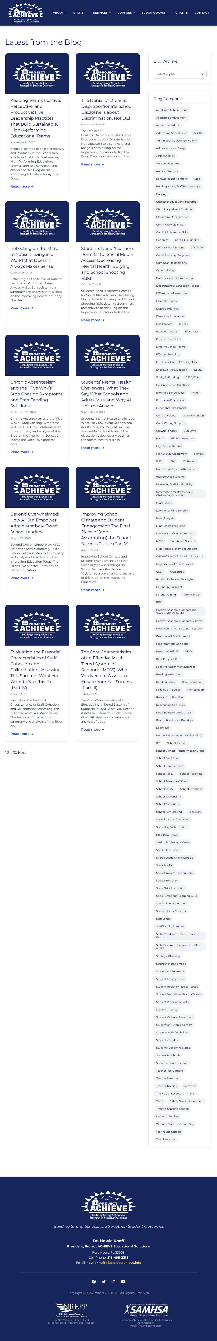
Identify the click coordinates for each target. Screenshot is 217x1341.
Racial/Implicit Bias (168, 659)
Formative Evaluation (170, 400)
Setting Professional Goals (172, 842)
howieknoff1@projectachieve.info (113, 1263)
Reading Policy (165, 682)
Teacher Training (166, 1085)
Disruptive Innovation (170, 316)
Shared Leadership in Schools (174, 857)
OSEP (159, 571)
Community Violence (169, 224)
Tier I (191, 1093)
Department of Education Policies (177, 285)
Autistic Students (167, 171)
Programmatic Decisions (172, 643)
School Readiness (191, 773)
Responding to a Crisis (170, 704)
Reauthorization (192, 682)
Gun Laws (190, 430)
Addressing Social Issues (171, 133)
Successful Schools (168, 1055)
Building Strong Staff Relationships (178, 186)
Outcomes (177, 571)
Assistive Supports (167, 163)
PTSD (188, 651)
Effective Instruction (169, 339)
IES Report (189, 461)
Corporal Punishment (170, 247)
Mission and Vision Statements (175, 533)
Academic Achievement (171, 110)
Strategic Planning (168, 956)
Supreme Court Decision (172, 1063)
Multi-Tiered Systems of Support (176, 548)
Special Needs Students (171, 911)
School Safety (164, 788)
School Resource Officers (172, 781)
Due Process (164, 323)
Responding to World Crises (174, 712)
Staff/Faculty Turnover (170, 926)
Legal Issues (163, 502)
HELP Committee (182, 438)
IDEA (159, 461)
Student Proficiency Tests (172, 1001)
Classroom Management (172, 217)
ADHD (198, 133)
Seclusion (195, 811)
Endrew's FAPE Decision (171, 369)
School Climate (176, 743)
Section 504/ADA (167, 834)
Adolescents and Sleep (170, 148)
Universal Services (167, 1116)
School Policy (164, 773)
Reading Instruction (169, 674)
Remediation (195, 689)
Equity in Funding (167, 377)
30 (15, 753)
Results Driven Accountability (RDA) (179, 735)
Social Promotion (167, 880)
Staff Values (163, 918)
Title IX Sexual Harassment (186, 1101)
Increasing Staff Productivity (174, 484)
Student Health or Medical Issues (177, 986)
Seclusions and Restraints (172, 819)
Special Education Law (170, 903)
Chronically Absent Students (174, 209)
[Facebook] (94, 1281)
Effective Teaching (167, 354)
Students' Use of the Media (173, 1047)
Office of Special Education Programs (180, 556)
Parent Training (166, 594)
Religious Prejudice (168, 689)
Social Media (164, 865)
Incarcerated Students (170, 476)
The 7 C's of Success (168, 1093)
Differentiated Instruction (172, 293)
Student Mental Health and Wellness (179, 994)
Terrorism (190, 1085)
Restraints (162, 727)
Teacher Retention (167, 1078)
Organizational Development (174, 564)
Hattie (160, 438)
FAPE (195, 392)
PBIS (159, 602)
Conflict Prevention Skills (172, 232)
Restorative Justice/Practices (174, 720)
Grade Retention (193, 415)
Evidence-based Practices (172, 385)
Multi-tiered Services (183, 541)
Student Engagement (170, 979)
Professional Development (173, 636)
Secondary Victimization (171, 827)
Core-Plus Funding (187, 239)
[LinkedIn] (113, 1281)
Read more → (22, 186)
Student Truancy (166, 1009)
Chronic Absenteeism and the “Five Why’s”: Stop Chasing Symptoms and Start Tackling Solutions (36, 394)
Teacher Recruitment (169, 1070)
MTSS (159, 541)
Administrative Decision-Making (176, 140)
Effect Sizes (191, 331)
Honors (199, 453)
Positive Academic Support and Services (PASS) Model (176, 611)
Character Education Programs (176, 201)
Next (22, 753)
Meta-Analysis (165, 518)
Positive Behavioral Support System (179, 628)
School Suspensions (168, 796)
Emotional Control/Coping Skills (176, 362)
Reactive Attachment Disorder (175, 666)
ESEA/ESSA (193, 377)
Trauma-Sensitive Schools (172, 1108)
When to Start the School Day (175, 1124)
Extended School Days (170, 392)
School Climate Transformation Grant (180, 750)
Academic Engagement (171, 117)
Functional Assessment (171, 407)
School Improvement (170, 766)
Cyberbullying (165, 270)
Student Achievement (170, 971)
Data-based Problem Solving (174, 278)
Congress (162, 239)
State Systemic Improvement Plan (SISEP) (178, 946)
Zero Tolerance (165, 1139)
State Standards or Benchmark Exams (175, 935)
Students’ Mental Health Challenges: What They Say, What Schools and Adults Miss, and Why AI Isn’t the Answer (106, 394)
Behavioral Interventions (172, 178)
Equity (198, 369)
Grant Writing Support (170, 423)
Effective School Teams (170, 346)
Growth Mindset (166, 430)
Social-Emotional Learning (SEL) (176, 895)
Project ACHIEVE (167, 651)
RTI (158, 743)
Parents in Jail (191, 594)
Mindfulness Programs (170, 525)
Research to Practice (169, 697)
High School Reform (169, 446)
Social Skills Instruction (170, 888)
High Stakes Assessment (171, 453)
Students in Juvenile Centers (174, 1024)
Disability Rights (166, 301)
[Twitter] (103, 1281)
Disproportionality (167, 308)
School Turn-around (169, 811)
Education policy (167, 331)
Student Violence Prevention (174, 1017)
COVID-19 (197, 247)
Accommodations (167, 125)
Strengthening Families (171, 963)
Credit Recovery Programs (173, 255)
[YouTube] (123, 1281)
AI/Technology (165, 155)
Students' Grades (167, 1040)
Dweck (183, 323)
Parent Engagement (169, 587)
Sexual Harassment (168, 850)
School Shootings (191, 788)
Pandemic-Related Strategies (174, 579)
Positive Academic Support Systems (179, 620)
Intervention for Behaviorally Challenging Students (174, 493)
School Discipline (167, 758)
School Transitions (167, 804)
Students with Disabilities (172, 1032)
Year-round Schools (168, 1131)
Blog (197, 178)
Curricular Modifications (171, 262)
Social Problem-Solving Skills (174, 872)
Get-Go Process (166, 415)
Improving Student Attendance (176, 469)
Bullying (161, 194)
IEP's (173, 461)
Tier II (159, 1101)
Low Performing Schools (172, 510)
